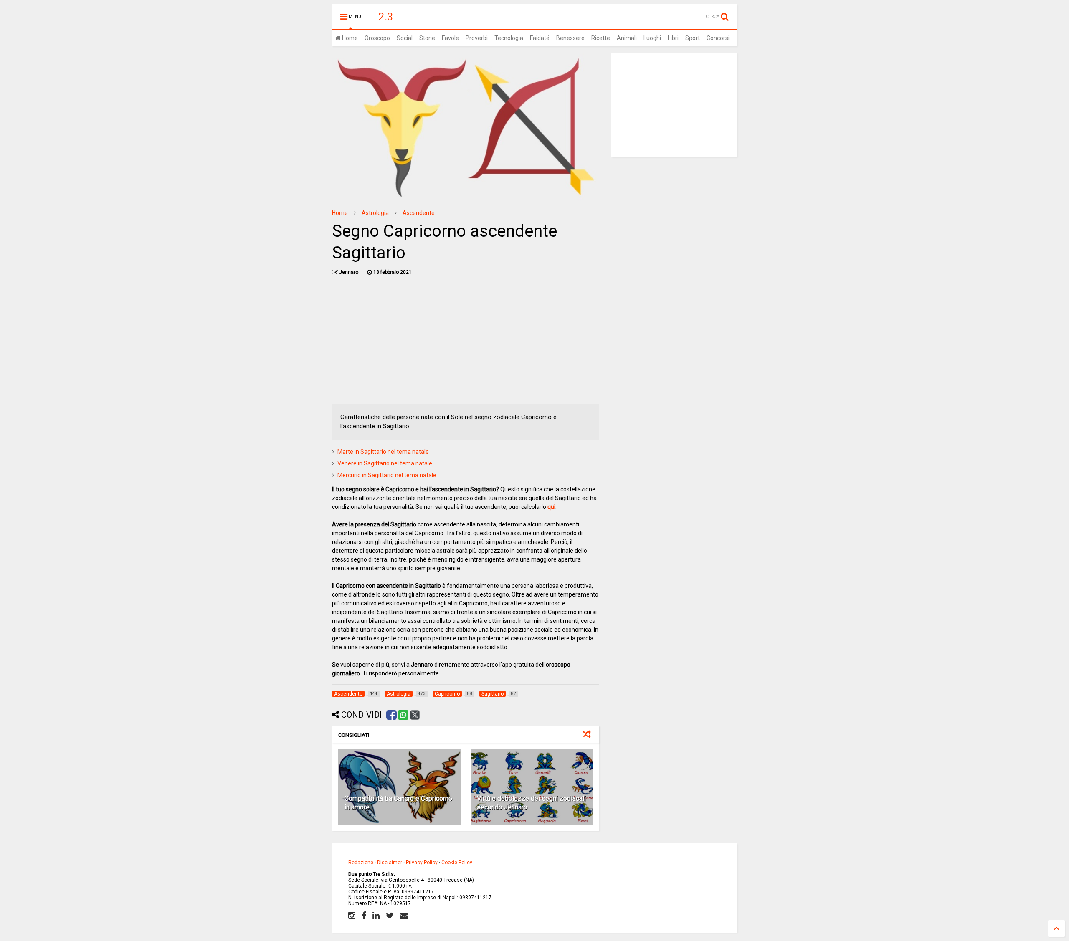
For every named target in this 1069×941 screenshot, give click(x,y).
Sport (692, 38)
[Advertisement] (466, 345)
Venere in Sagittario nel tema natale (384, 463)
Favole (450, 38)
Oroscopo (377, 38)
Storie (427, 38)
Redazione (360, 862)
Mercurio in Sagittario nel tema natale (386, 475)
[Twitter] (390, 916)
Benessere (570, 38)
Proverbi (477, 38)
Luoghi (652, 38)
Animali (627, 38)
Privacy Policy (422, 862)
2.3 (385, 16)
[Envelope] (404, 916)
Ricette (600, 38)
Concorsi (718, 38)
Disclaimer (389, 862)
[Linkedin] (376, 916)
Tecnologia (508, 38)
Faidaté (540, 38)
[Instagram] (351, 916)
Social (405, 38)
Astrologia (375, 213)
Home (349, 38)
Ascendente (419, 213)
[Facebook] (364, 916)
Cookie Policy (456, 862)
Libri (673, 38)
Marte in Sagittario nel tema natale (383, 451)
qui (551, 506)
